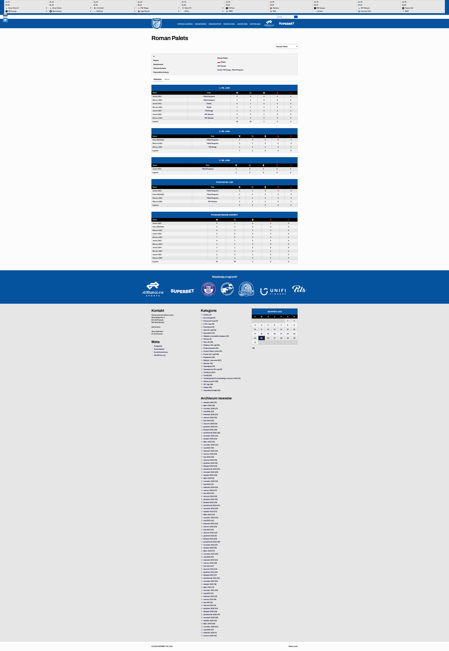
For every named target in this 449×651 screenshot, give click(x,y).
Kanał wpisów (159, 349)
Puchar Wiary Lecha (211, 351)
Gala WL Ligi (208, 330)
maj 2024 (207, 484)
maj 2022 (206, 557)
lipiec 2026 (207, 405)
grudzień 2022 (208, 536)
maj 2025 (207, 448)
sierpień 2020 (208, 621)
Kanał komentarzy (161, 352)
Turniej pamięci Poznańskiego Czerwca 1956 (220, 378)
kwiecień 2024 (209, 487)
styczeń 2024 (208, 496)
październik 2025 (210, 433)
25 (262, 338)
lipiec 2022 (207, 551)
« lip (253, 348)
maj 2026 (207, 411)
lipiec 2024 (207, 478)
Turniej (206, 375)
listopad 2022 (208, 539)
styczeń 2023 (208, 533)
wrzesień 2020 (209, 617)
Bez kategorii (208, 318)
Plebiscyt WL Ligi (209, 345)
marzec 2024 (208, 490)
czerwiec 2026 (209, 408)
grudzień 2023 (208, 499)
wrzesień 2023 (209, 508)
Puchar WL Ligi (209, 354)
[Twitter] (5, 20)
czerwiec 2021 (208, 590)
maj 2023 (207, 520)
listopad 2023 (208, 502)
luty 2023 (207, 530)
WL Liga (206, 384)
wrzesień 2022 (209, 545)
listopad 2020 (208, 611)
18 (261, 334)
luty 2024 (207, 493)
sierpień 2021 (208, 584)
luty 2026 (207, 421)
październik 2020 (210, 614)
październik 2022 (210, 542)
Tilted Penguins (237, 70)
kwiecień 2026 (209, 414)
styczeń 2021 (208, 605)
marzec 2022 (208, 563)
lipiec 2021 (207, 587)
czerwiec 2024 (209, 481)
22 (288, 334)
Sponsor (206, 363)
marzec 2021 (208, 599)
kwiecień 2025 (209, 451)
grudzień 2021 (208, 572)
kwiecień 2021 (208, 596)
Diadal (219, 70)
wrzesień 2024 (209, 472)
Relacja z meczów (210, 360)
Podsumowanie (209, 348)
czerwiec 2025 (209, 445)
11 (261, 329)
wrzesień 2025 (209, 436)
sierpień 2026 (208, 402)
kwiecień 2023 (209, 523)
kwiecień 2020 (209, 633)
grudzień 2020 (208, 608)
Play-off (206, 342)
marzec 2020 (208, 636)
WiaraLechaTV (209, 381)
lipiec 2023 (207, 514)
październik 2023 (210, 505)
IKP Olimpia (221, 66)
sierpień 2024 (208, 475)
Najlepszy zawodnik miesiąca (214, 336)
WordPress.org (159, 355)
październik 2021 (209, 578)
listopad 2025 (208, 430)
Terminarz (207, 372)
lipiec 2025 (207, 442)
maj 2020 (207, 630)
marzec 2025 (208, 454)
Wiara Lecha (293, 646)
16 (294, 329)
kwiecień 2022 (208, 560)
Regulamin (207, 357)
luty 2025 (207, 457)
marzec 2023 (208, 527)
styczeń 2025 (208, 460)
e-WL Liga (207, 324)
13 (274, 329)
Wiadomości (200, 24)
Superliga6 (207, 366)
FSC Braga (227, 70)
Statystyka (157, 79)
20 (275, 334)
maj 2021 (206, 593)
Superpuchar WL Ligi (211, 369)
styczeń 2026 (208, 424)
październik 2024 (210, 469)
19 (268, 334)
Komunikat (207, 333)
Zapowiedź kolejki (210, 390)
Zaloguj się (158, 346)
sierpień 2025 (208, 439)
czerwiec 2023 (209, 518)
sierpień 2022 (208, 548)
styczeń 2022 (208, 569)
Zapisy (206, 387)
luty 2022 (207, 566)
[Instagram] (5, 14)
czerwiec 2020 (209, 627)
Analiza (206, 315)
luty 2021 (206, 602)
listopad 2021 (208, 575)
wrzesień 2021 (208, 581)
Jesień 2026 (242, 24)
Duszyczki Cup (209, 321)
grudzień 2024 (208, 463)
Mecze (167, 79)
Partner (206, 339)
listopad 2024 (208, 466)
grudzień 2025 (208, 427)
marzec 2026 (208, 417)
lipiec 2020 (207, 624)
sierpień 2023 (208, 511)
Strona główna (185, 24)
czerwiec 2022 (209, 554)
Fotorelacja (207, 327)
